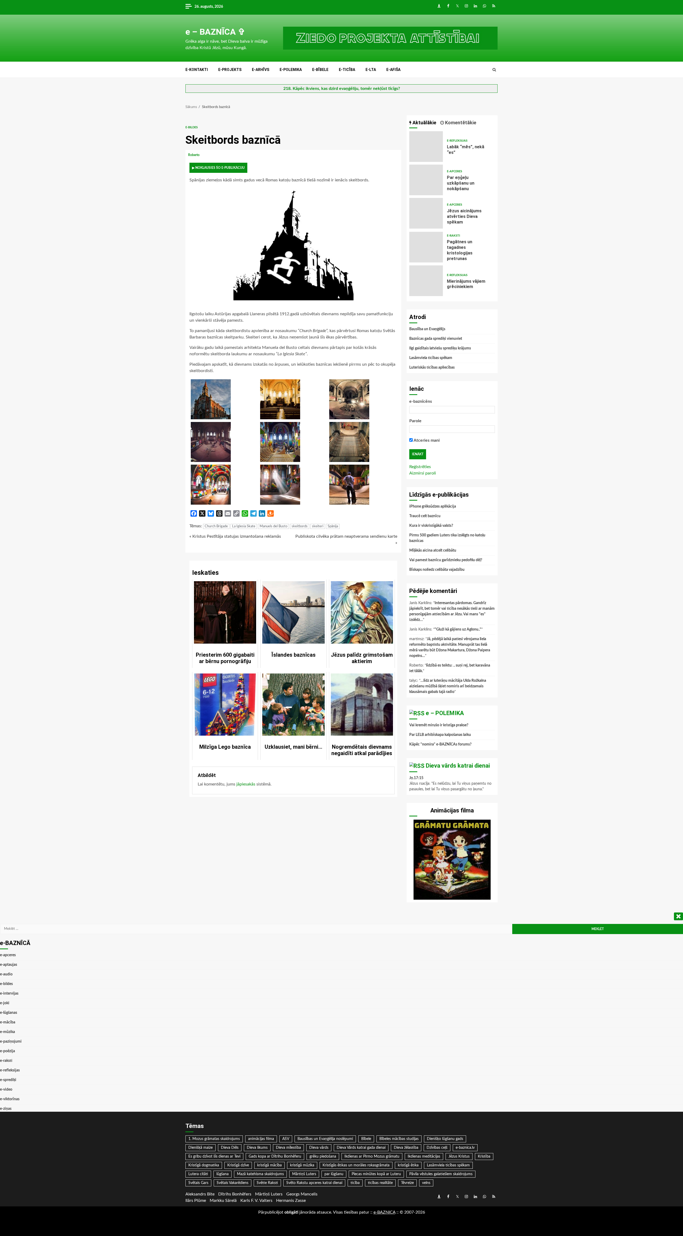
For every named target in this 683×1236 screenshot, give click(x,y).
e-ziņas (5, 1109)
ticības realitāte (380, 1183)
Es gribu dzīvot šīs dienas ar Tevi (214, 1156)
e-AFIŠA (393, 69)
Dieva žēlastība (406, 1148)
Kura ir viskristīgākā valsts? (431, 526)
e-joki (4, 1003)
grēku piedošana (322, 1156)
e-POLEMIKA (291, 69)
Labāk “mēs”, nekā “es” (426, 146)
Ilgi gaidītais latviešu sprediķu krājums (440, 348)
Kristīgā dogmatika (203, 1165)
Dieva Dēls (230, 1148)
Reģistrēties (420, 467)
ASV (285, 1139)
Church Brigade (216, 526)
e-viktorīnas (9, 1099)
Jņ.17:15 (416, 778)
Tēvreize (407, 1183)
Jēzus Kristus (459, 1156)
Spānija (333, 526)
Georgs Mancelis (301, 1194)
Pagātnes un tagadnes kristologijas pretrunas (426, 247)
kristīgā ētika (408, 1165)
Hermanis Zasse (291, 1200)
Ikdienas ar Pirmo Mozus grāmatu (371, 1156)
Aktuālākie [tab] (423, 122)
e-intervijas (9, 993)
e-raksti (453, 235)
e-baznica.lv (465, 1148)
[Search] (494, 70)
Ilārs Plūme (195, 1200)
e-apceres (454, 171)
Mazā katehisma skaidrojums (260, 1174)
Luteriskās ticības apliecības (432, 367)
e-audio (6, 974)
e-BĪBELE (320, 69)
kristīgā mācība (269, 1165)
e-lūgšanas (8, 1013)
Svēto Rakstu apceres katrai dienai (314, 1183)
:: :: (384, 1212)
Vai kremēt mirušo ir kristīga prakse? (438, 725)
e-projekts (229, 69)
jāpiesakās (245, 784)
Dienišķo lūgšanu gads (445, 1139)
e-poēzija (7, 1051)
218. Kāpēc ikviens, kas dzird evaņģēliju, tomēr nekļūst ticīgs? (341, 88)
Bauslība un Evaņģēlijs (427, 329)
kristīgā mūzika (302, 1165)
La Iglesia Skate (243, 526)
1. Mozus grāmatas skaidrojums (214, 1139)
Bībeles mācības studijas (399, 1139)
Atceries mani (426, 440)
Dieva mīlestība (288, 1148)
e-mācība (7, 1022)
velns (426, 1183)
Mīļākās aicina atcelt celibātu (432, 550)
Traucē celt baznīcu (424, 516)
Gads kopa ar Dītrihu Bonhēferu (275, 1156)
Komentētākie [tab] (460, 122)
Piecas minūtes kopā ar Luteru (376, 1174)
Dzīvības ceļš (437, 1148)
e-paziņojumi (11, 1041)
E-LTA (371, 69)
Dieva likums (257, 1148)
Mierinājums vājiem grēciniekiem (426, 280)
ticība (355, 1183)
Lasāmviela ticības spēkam (430, 358)
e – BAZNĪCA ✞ (215, 32)
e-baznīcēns (420, 401)
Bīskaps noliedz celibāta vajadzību (436, 570)
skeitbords (300, 526)
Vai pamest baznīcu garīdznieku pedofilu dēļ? (445, 560)
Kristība (484, 1156)
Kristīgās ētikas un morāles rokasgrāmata (356, 1165)
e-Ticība (347, 69)
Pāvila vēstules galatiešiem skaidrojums (440, 1174)
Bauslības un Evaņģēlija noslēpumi (325, 1139)
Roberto (194, 155)
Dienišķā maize (200, 1148)
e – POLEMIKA (445, 713)
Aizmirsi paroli (422, 473)
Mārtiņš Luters (304, 1174)
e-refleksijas (457, 140)
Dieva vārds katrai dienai (458, 765)
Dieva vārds (318, 1148)
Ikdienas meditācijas (424, 1156)
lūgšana (222, 1174)
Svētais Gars (198, 1183)
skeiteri (317, 526)
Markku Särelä (223, 1200)
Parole (415, 421)
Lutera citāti (198, 1174)
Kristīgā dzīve (238, 1165)
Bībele (366, 1139)
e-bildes (191, 127)
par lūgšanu (333, 1174)
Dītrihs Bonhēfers (234, 1194)
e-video (6, 1089)
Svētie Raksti (267, 1183)
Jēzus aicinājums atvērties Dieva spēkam (426, 213)
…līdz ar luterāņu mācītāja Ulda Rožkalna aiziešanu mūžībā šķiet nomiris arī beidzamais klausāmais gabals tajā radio (447, 686)
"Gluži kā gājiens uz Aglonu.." (458, 629)
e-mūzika (7, 1032)
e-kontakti (196, 69)
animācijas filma (261, 1139)
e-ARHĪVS (260, 69)
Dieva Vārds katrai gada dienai (361, 1148)
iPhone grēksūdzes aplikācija (432, 506)
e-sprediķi (8, 1080)
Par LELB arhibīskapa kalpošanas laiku (440, 735)
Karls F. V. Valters (256, 1200)
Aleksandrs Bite (200, 1194)
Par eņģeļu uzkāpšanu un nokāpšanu (426, 180)
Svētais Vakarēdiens (232, 1183)
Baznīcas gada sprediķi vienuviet (435, 339)
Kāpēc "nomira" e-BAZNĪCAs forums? (440, 744)
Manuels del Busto (273, 526)
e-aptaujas (8, 965)
